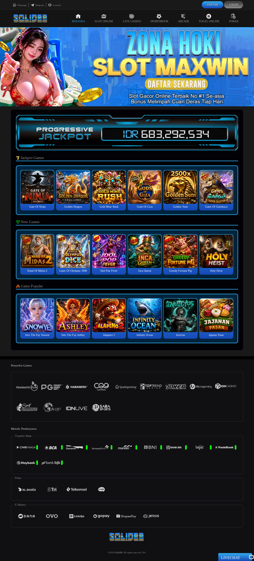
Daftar (212, 4)
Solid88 (118, 552)
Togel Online (209, 21)
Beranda (78, 21)
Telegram (39, 5)
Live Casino (132, 21)
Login (233, 4)
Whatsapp (22, 5)
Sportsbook (159, 21)
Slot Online (104, 21)
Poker (234, 21)
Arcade (184, 21)
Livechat (56, 5)
